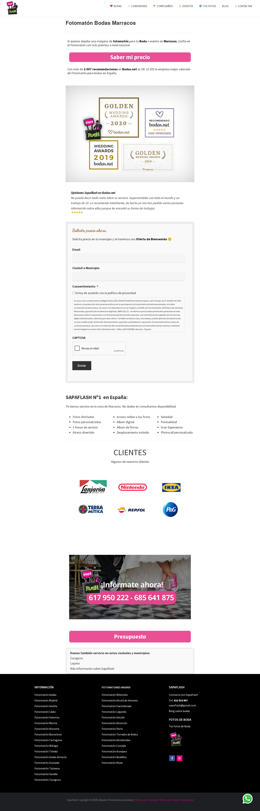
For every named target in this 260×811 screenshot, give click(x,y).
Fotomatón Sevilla (45, 706)
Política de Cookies (169, 800)
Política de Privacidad (146, 800)
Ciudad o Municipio (85, 268)
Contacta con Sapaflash (183, 694)
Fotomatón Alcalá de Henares (120, 700)
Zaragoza (76, 658)
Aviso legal (187, 800)
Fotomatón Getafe (113, 717)
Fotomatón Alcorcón (114, 723)
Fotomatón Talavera (47, 768)
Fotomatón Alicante (46, 728)
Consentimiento (85, 286)
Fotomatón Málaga (46, 745)
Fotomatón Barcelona (48, 734)
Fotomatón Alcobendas (116, 740)
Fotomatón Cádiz (45, 711)
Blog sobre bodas (179, 711)
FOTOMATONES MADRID (116, 687)
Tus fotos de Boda (179, 726)
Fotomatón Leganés (114, 711)
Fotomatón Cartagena (48, 740)
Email (76, 249)
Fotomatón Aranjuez (114, 751)
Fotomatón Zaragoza (47, 779)
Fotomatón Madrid (45, 700)
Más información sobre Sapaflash (92, 669)
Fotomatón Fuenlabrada (116, 706)
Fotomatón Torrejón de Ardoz (120, 734)
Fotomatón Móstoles (115, 694)
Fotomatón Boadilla (114, 757)
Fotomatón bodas (45, 694)
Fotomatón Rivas (112, 762)
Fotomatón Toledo (46, 751)
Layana (75, 663)
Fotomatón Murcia (45, 723)
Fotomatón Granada (46, 762)
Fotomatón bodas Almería (50, 757)
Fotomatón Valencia (46, 717)
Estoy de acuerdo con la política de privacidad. (106, 293)
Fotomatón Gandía (45, 774)
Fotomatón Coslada (114, 745)
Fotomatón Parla (112, 728)
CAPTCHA (78, 338)
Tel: (178, 700)
